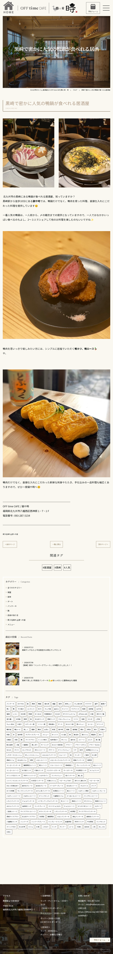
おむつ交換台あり (13, 786)
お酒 (37, 827)
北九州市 (22, 827)
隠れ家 (47, 704)
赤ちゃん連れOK (80, 781)
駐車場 (20, 735)
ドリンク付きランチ (13, 775)
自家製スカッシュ (92, 750)
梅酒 (83, 709)
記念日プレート (41, 786)
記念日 (87, 827)
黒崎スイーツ (76, 801)
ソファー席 (41, 724)
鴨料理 (9, 729)
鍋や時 (60, 729)
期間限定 (51, 817)
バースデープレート (56, 786)
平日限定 (90, 822)
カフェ (30, 827)
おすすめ (21, 704)
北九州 (57, 714)
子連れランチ (38, 770)
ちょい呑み (10, 724)
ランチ (54, 827)
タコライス (84, 786)
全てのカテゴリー (15, 587)
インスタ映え (42, 740)
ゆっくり (55, 735)
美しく (26, 729)
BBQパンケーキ (78, 817)
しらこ (15, 714)
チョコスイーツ (69, 806)
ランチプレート (40, 806)
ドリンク (100, 724)
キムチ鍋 (48, 709)
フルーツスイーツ (56, 765)
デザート (52, 750)
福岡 (8, 714)
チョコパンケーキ (28, 801)
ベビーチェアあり (65, 781)
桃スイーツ (97, 765)
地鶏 (82, 719)
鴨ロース (17, 729)
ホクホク (88, 704)
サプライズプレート (32, 735)
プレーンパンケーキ (83, 765)
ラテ (74, 750)
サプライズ (75, 709)
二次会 (98, 719)
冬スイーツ (64, 801)
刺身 (8, 735)
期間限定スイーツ (30, 765)
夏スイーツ (43, 765)
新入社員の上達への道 (10, 534)
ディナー (63, 827)
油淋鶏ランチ (26, 806)
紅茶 (81, 750)
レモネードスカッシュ (14, 755)
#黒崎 (58, 567)
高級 (67, 729)
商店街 (93, 735)
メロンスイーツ (41, 760)
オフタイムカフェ (69, 714)
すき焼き (21, 709)
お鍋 (91, 714)
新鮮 (25, 719)
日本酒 (23, 714)
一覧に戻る (56, 544)
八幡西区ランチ (12, 822)
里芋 (96, 704)
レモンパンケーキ (61, 811)
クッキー (78, 755)
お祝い (9, 832)
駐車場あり (54, 740)
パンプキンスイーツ (91, 796)
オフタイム (88, 801)
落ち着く (10, 719)
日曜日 (9, 740)
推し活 (80, 775)
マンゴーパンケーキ (13, 765)
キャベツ (65, 709)
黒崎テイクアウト (13, 817)
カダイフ (98, 806)
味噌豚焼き (48, 714)
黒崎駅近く (69, 765)
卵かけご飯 (100, 714)
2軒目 (89, 729)
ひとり (90, 740)
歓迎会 (76, 735)
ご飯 (17, 745)
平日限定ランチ (81, 770)
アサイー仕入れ (94, 745)
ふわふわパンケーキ (49, 755)
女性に (46, 729)
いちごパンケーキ (13, 801)
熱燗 (30, 714)
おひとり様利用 (57, 745)
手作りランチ (79, 822)
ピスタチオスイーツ (85, 806)
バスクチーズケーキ (53, 770)
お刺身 (18, 719)
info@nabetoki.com (95, 904)
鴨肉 (39, 729)
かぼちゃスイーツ (30, 796)
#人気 (67, 567)
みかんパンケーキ (13, 806)
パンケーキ (12, 606)
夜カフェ (85, 735)
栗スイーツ (71, 791)
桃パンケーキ (70, 775)
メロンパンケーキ (63, 817)
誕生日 (73, 740)
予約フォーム (99, 940)
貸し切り (35, 745)
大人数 (63, 735)
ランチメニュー (57, 775)
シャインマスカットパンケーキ (17, 781)
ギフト (16, 750)
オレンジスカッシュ (32, 755)
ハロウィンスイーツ (13, 796)
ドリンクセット (44, 796)
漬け (95, 729)
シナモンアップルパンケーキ (48, 801)
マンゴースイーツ (13, 770)
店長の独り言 (13, 615)
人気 (93, 827)
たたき (90, 719)
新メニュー (80, 724)
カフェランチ (94, 770)
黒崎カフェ (10, 760)
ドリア (93, 786)
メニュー (11, 624)
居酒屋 (75, 729)
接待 (9, 596)
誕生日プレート (27, 786)
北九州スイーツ (72, 786)
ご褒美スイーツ (12, 811)
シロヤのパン (43, 775)
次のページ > (103, 544)
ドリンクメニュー (64, 750)
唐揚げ (103, 704)
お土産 (94, 755)
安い (100, 735)
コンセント (31, 709)
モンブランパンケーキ (25, 791)
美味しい (68, 704)
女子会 (98, 709)
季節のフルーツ (100, 801)
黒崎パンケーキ (78, 760)
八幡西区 (25, 745)
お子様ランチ (26, 770)
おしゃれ (102, 827)
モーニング (45, 745)
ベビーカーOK (94, 781)
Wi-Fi (39, 709)
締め (82, 729)
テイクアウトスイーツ (28, 811)
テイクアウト (30, 740)
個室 (9, 592)
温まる (56, 709)
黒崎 (33, 704)
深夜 (16, 740)
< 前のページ (10, 544)
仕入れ (9, 750)
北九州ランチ (39, 719)
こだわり (46, 827)
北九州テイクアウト (29, 817)
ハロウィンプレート (99, 791)
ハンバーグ (24, 822)
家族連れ (52, 724)
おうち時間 (10, 791)
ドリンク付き (11, 827)
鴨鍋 (39, 704)
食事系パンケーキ (93, 817)
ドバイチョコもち (55, 806)
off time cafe (83, 714)
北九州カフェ (22, 760)
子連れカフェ (51, 781)
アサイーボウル (80, 745)
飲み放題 (10, 745)
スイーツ (82, 740)
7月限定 (41, 817)
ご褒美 (86, 755)
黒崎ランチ (51, 719)
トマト (76, 719)
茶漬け (102, 729)
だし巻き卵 (78, 704)
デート (10, 601)
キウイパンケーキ (45, 811)
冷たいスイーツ (40, 750)
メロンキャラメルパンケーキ (60, 760)
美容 (53, 729)
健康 (33, 729)
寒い (8, 709)
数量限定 (68, 822)
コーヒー (91, 724)
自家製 (91, 709)
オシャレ (64, 740)
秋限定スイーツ (58, 791)
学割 (31, 760)
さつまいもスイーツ (73, 796)
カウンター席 (29, 724)
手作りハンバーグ (30, 775)
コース (71, 827)
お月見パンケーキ (37, 781)
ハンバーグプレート (38, 822)
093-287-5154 (22, 515)
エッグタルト (26, 750)
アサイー (69, 745)
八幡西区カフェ (58, 796)
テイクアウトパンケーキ (87, 811)
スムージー (63, 755)
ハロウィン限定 (83, 791)
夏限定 (89, 760)
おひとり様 (69, 724)
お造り (20, 724)
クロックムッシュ (64, 719)
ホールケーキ (68, 770)
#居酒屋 (47, 567)
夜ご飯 (98, 740)
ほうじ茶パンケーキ (43, 791)
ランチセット (101, 822)
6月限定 (73, 811)
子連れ (79, 827)
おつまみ (38, 714)
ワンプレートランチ (55, 822)
